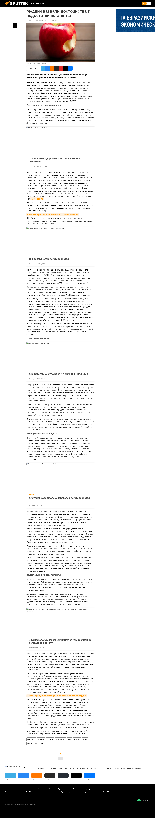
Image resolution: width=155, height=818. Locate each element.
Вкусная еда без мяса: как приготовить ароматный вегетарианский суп (60, 641)
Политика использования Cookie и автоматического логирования (31, 792)
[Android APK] (142, 800)
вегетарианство (60, 739)
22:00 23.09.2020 (33, 20)
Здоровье (41, 739)
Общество (50, 739)
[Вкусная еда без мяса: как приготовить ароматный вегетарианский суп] (60, 622)
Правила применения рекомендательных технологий (82, 792)
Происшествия (42, 768)
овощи (85, 739)
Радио (31, 494)
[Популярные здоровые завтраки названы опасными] (60, 141)
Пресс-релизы (64, 789)
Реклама (52, 789)
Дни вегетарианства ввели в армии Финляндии (58, 374)
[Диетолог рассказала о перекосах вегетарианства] (60, 477)
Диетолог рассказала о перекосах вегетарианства (59, 497)
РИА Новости (37, 198)
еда (42, 743)
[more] (91, 166)
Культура (74, 768)
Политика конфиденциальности (85, 789)
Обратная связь (113, 792)
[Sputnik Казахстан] (17, 6)
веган (69, 739)
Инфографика (93, 768)
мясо (36, 743)
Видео (53, 768)
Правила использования (26, 789)
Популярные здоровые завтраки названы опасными (55, 160)
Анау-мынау (31, 739)
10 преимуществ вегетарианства (49, 259)
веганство (77, 739)
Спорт (82, 768)
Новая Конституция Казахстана (127, 768)
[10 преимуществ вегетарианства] (60, 241)
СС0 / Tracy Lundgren (39, 63)
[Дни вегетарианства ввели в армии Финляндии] (60, 356)
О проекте (9, 789)
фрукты (29, 743)
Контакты (42, 789)
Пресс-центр (106, 768)
